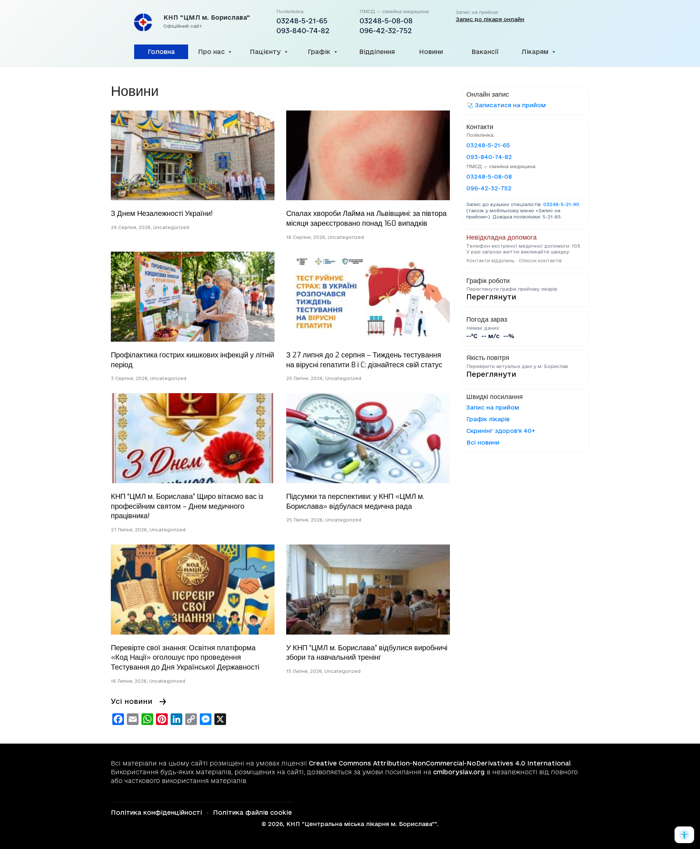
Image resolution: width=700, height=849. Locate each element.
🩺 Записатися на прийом (506, 105)
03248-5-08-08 (386, 21)
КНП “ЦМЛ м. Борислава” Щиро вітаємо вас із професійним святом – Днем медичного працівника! (187, 506)
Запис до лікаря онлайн (490, 19)
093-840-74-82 (303, 31)
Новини (431, 51)
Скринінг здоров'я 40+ (500, 430)
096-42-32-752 (385, 31)
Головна (161, 51)
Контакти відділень (490, 260)
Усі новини (131, 701)
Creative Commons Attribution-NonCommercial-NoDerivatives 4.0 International (440, 763)
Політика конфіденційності (156, 812)
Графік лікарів (488, 419)
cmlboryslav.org (459, 771)
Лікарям (534, 51)
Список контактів (540, 260)
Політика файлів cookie (252, 812)
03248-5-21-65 (301, 21)
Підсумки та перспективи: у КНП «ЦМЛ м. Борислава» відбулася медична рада (355, 501)
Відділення (377, 51)
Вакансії (484, 51)
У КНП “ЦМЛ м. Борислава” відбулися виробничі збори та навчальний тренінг (366, 653)
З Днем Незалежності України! (162, 213)
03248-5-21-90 (561, 204)
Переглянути (491, 297)
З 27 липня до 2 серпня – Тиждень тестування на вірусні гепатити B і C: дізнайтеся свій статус (364, 360)
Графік (319, 51)
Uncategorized (171, 227)
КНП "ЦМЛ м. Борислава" (206, 17)
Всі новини (482, 442)
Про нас (211, 51)
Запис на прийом (492, 407)
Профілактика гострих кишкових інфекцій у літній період (192, 360)
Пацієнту (265, 51)
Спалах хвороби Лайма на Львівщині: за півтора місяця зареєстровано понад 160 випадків (366, 218)
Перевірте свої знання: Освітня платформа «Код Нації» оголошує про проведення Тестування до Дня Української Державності (185, 657)
